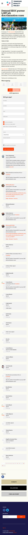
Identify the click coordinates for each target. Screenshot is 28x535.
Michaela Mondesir (10, 204)
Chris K (12, 440)
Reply (7, 198)
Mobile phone (5, 116)
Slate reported (11, 31)
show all (11, 166)
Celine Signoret (9, 413)
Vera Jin (7, 339)
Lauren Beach (9, 405)
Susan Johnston (9, 455)
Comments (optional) (6, 137)
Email (4, 111)
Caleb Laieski (9, 303)
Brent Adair (13, 157)
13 (23, 463)
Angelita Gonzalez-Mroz (11, 439)
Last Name (5, 105)
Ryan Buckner (9, 387)
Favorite (15, 198)
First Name (5, 100)
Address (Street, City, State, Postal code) (9, 126)
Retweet (11, 198)
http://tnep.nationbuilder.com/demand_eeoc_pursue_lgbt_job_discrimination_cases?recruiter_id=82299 (16, 194)
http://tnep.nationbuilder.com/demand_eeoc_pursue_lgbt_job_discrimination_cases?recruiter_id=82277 (16, 235)
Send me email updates (9, 122)
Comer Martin (9, 282)
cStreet (15, 532)
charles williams (9, 357)
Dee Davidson (9, 396)
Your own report (4, 68)
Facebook (8, 174)
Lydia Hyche (8, 313)
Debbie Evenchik (9, 273)
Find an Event (14, 494)
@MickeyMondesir (10, 184)
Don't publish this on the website (10, 145)
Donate (14, 482)
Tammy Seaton (9, 430)
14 (2, 465)
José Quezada (9, 365)
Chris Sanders (13, 349)
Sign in (4, 527)
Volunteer (14, 488)
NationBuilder (12, 530)
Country (4, 132)
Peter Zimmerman (10, 155)
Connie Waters (9, 348)
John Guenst (8, 322)
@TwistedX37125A (10, 225)
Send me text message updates (10, 124)
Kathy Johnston (9, 213)
